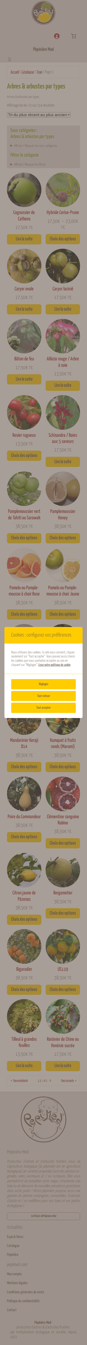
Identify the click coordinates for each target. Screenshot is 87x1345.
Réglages (43, 684)
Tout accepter (43, 707)
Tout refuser (43, 696)
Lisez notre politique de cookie (54, 665)
